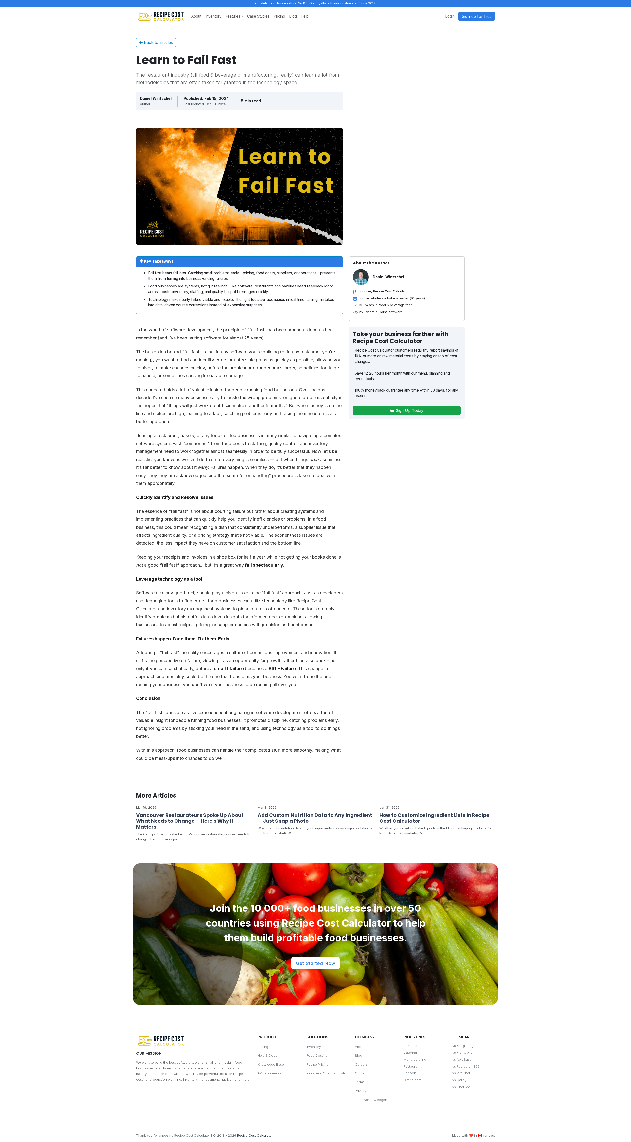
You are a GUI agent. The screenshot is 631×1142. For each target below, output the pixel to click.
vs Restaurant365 (465, 1066)
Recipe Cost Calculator (255, 1135)
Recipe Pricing (317, 1064)
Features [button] (233, 16)
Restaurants (412, 1066)
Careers (361, 1064)
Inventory (213, 16)
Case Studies (258, 16)
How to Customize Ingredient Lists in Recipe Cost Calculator (434, 818)
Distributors (412, 1080)
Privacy (360, 1091)
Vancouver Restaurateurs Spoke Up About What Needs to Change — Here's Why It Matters (190, 821)
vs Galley (459, 1080)
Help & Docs (267, 1055)
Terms (360, 1082)
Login (450, 16)
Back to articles (158, 42)
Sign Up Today (408, 410)
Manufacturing (414, 1059)
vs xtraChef (461, 1073)
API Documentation (273, 1073)
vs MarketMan (463, 1052)
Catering (410, 1052)
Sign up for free (477, 16)
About (196, 16)
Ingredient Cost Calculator (327, 1073)
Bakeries (410, 1046)
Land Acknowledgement (374, 1100)
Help (305, 16)
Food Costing (317, 1055)
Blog (293, 16)
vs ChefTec (461, 1087)
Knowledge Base (271, 1064)
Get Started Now (315, 963)
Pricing (279, 16)
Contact (361, 1073)
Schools (410, 1073)
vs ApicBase (462, 1059)
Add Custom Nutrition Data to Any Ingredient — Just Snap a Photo (315, 818)
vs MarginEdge (463, 1046)
